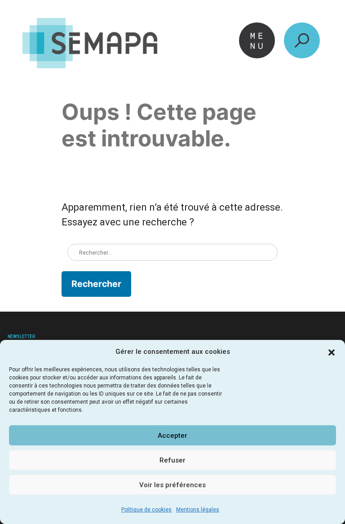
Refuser (172, 460)
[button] (331, 351)
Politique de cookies (146, 509)
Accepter (172, 436)
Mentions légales (197, 509)
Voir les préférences (172, 485)
